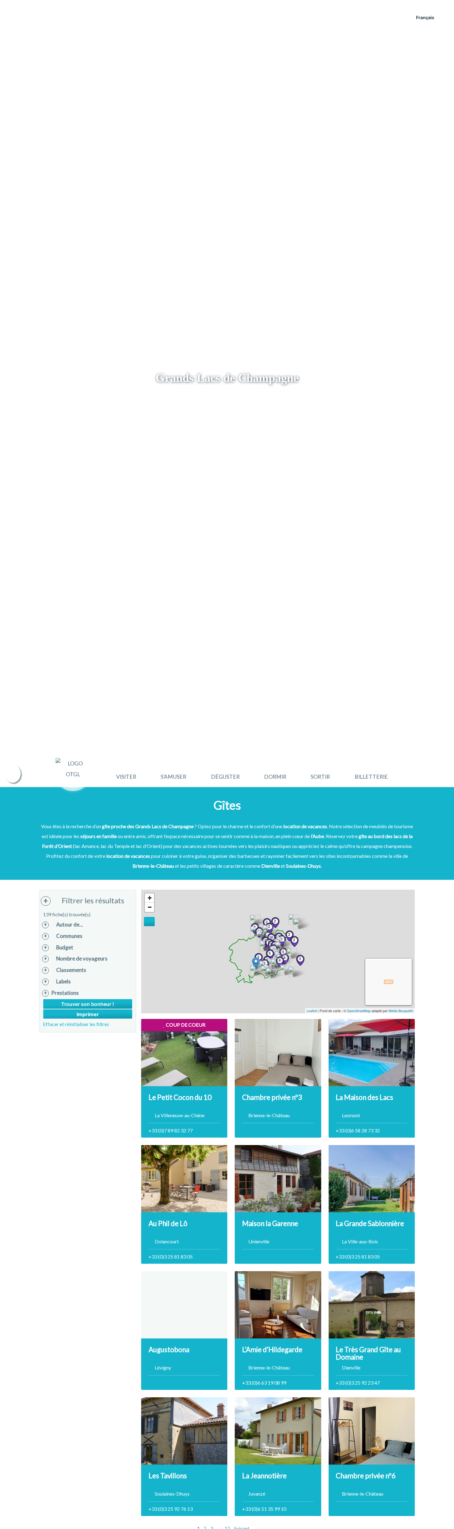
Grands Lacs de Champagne (227, 377)
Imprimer (88, 1014)
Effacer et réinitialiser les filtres (76, 1024)
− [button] (150, 907)
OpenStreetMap (359, 1010)
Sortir (320, 776)
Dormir (275, 776)
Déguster (225, 776)
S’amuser (173, 776)
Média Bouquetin (401, 1010)
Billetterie (371, 776)
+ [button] (150, 898)
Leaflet (312, 1010)
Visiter (126, 776)
